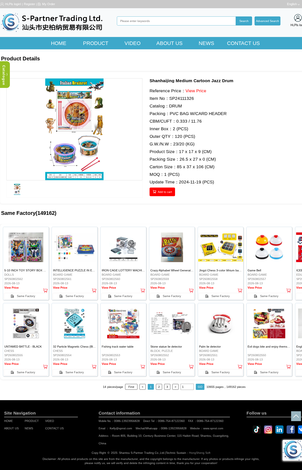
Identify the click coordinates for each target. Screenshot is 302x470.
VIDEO (132, 43)
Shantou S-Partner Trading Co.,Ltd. (142, 452)
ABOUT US (169, 43)
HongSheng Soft (199, 452)
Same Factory (26, 296)
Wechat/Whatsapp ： (161, 428)
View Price (196, 90)
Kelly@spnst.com (121, 428)
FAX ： (206, 421)
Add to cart (165, 192)
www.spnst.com (213, 428)
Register (29, 4)
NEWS (206, 43)
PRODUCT (95, 43)
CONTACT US (243, 43)
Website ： (206, 428)
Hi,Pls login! (13, 4)
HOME (58, 43)
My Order (48, 4)
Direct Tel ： (164, 421)
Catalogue (4, 75)
